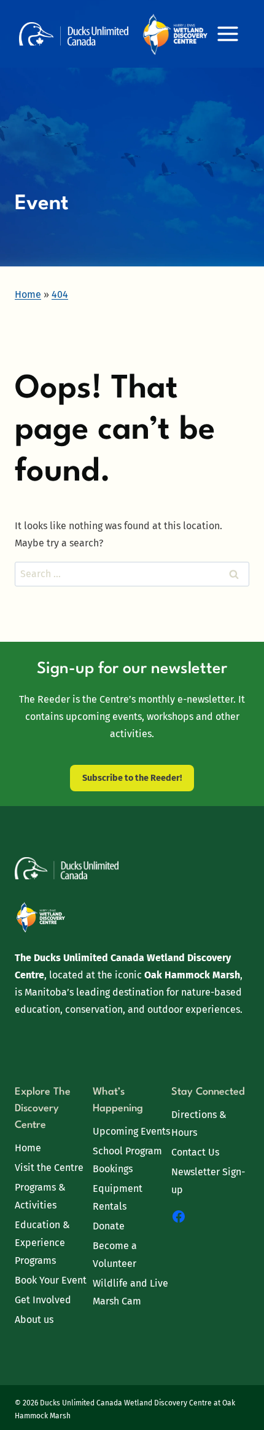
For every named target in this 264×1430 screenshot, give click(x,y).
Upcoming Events (131, 1131)
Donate (109, 1226)
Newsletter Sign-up (208, 1181)
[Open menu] (227, 33)
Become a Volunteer (115, 1254)
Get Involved (43, 1300)
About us (34, 1319)
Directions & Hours (199, 1123)
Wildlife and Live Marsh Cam (130, 1292)
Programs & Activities (40, 1196)
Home (28, 1148)
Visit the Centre (49, 1167)
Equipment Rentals (117, 1197)
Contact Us (195, 1152)
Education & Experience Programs (42, 1242)
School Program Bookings (127, 1160)
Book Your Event (51, 1280)
